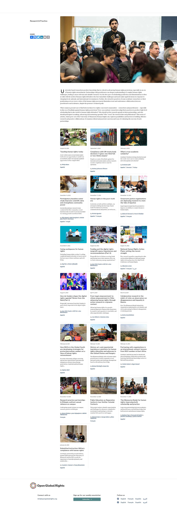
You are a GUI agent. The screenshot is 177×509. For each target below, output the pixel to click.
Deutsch (129, 167)
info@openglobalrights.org (47, 499)
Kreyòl (68, 221)
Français (98, 216)
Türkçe (135, 167)
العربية (134, 268)
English (123, 499)
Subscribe (86, 499)
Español (62, 167)
